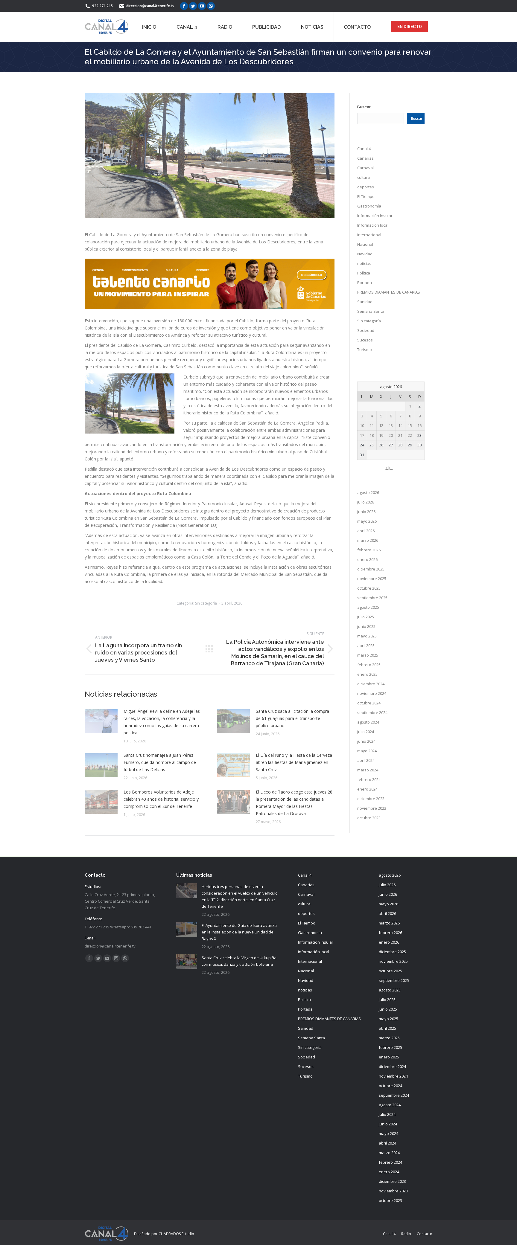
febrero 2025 (369, 664)
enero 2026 (367, 559)
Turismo (364, 349)
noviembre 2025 (371, 578)
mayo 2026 (367, 521)
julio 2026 (365, 502)
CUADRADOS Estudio (176, 1233)
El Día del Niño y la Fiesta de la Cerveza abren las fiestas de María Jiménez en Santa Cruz (294, 762)
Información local (372, 225)
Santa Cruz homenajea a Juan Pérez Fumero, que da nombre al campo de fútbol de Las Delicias (160, 762)
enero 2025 (367, 674)
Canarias (365, 158)
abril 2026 (366, 530)
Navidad (364, 254)
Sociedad (365, 330)
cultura (363, 177)
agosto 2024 (368, 722)
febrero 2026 (369, 550)
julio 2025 (365, 617)
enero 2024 (367, 789)
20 (391, 435)
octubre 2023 (369, 817)
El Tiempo (366, 196)
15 (410, 425)
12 (381, 425)
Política (363, 273)
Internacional (369, 234)
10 (362, 425)
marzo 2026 (367, 540)
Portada (364, 282)
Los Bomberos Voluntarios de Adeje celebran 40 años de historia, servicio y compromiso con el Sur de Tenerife (161, 799)
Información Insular (375, 215)
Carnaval (365, 167)
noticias (364, 263)
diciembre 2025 (370, 569)
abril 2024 (366, 760)
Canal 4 (364, 148)
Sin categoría (206, 603)
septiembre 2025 (372, 597)
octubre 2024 (369, 703)
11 (371, 425)
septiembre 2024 (372, 712)
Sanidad (364, 301)
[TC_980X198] (209, 307)
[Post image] (101, 721)
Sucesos (365, 340)
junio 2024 (366, 741)
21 (400, 435)
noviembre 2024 (371, 693)
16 (419, 425)
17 (362, 435)
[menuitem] (149, 27)
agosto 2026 (368, 492)
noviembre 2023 (371, 808)
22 (410, 435)
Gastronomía (369, 206)
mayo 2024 (367, 750)
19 (381, 435)
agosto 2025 (368, 607)
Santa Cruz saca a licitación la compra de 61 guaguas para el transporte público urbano (292, 718)
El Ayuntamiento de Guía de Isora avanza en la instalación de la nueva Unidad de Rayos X (239, 932)
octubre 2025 (369, 588)
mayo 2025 (367, 636)
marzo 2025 (367, 655)
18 (371, 435)
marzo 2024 (367, 770)
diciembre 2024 (370, 683)
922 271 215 (102, 5)
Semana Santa (370, 311)
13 (391, 425)
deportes (365, 187)
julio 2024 (365, 731)
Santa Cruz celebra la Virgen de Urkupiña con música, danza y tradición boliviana (239, 961)
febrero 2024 (369, 779)
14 (400, 425)
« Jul (389, 467)
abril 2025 (366, 645)
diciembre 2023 (370, 798)
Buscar (364, 107)
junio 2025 (366, 626)
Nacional (365, 244)
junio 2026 (366, 511)
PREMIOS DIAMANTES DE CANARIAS (388, 292)
